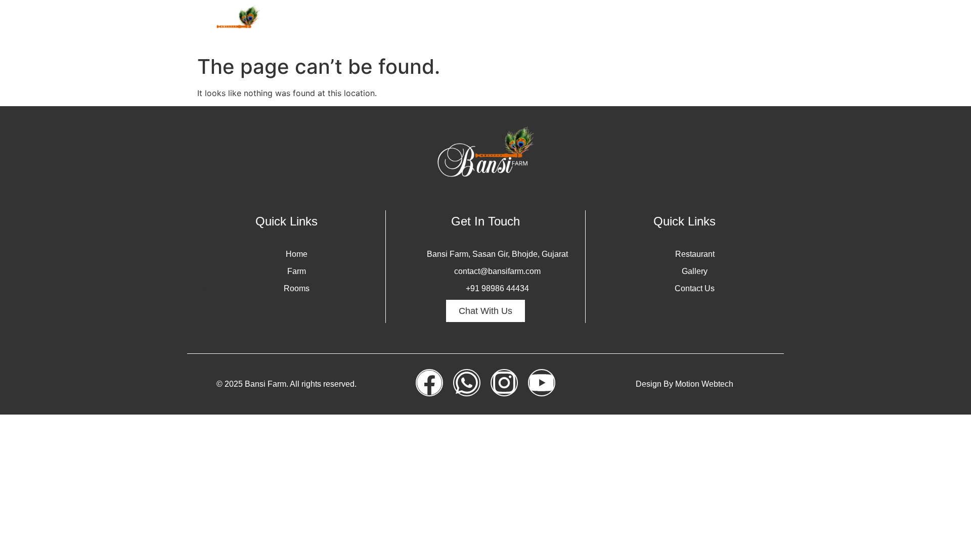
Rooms (559, 25)
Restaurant (694, 25)
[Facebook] (429, 382)
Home (481, 25)
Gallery (642, 25)
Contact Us (753, 25)
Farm (518, 25)
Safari (600, 25)
